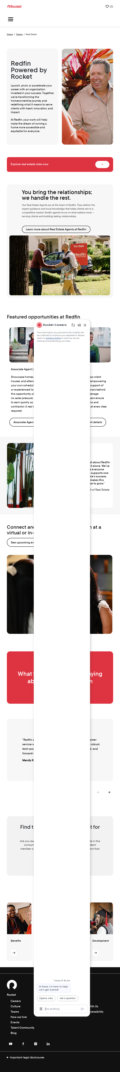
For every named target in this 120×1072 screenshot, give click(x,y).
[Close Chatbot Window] (85, 325)
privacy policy (53, 338)
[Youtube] (10, 1044)
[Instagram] (35, 1044)
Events (15, 1022)
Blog (14, 1033)
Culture (15, 1006)
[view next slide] (109, 792)
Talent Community (22, 1027)
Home (10, 34)
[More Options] (41, 1009)
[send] (83, 1009)
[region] (62, 667)
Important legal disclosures (27, 1057)
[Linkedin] (48, 1044)
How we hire (19, 1017)
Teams (19, 34)
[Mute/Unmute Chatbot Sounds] (79, 325)
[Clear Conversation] (73, 325)
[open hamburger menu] (10, 20)
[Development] (95, 953)
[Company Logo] (14, 6)
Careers (16, 1001)
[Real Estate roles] (102, 164)
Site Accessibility (92, 1011)
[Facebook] (23, 1044)
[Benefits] (14, 953)
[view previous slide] (98, 792)
